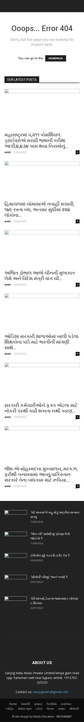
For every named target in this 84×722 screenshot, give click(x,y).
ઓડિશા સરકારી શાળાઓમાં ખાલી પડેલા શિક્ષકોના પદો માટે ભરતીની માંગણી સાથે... (41, 342)
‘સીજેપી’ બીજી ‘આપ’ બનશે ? (49, 577)
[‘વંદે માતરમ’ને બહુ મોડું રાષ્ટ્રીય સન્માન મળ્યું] (15, 518)
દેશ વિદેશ (52, 704)
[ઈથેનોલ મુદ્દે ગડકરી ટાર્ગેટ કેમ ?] (15, 561)
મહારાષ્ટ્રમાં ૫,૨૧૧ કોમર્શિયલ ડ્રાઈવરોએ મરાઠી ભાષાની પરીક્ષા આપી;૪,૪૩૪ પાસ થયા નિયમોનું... (36, 140)
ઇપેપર (39, 709)
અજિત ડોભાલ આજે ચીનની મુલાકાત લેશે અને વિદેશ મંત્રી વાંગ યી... (39, 275)
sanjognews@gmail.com (50, 692)
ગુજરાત (38, 704)
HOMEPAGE (56, 58)
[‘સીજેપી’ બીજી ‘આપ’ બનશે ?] (15, 582)
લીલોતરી (74, 709)
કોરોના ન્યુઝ (25, 709)
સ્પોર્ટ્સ (9, 709)
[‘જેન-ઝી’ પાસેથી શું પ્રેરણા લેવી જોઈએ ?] (15, 539)
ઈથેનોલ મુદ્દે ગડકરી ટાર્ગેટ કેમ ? (50, 555)
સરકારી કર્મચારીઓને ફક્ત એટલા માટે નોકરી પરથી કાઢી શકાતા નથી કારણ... (41, 408)
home (13, 704)
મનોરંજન (66, 704)
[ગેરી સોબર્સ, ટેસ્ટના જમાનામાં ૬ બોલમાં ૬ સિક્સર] (15, 604)
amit (7, 152)
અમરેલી (25, 704)
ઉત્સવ (50, 709)
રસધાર (61, 709)
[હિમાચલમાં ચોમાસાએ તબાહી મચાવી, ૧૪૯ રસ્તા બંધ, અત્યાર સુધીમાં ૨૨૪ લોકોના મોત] (42, 179)
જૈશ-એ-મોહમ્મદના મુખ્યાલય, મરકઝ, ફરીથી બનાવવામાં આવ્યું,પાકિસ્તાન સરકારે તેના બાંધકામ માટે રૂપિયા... (41, 474)
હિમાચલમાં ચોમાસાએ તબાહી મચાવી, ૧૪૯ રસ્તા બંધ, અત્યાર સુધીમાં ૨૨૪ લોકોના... (39, 209)
